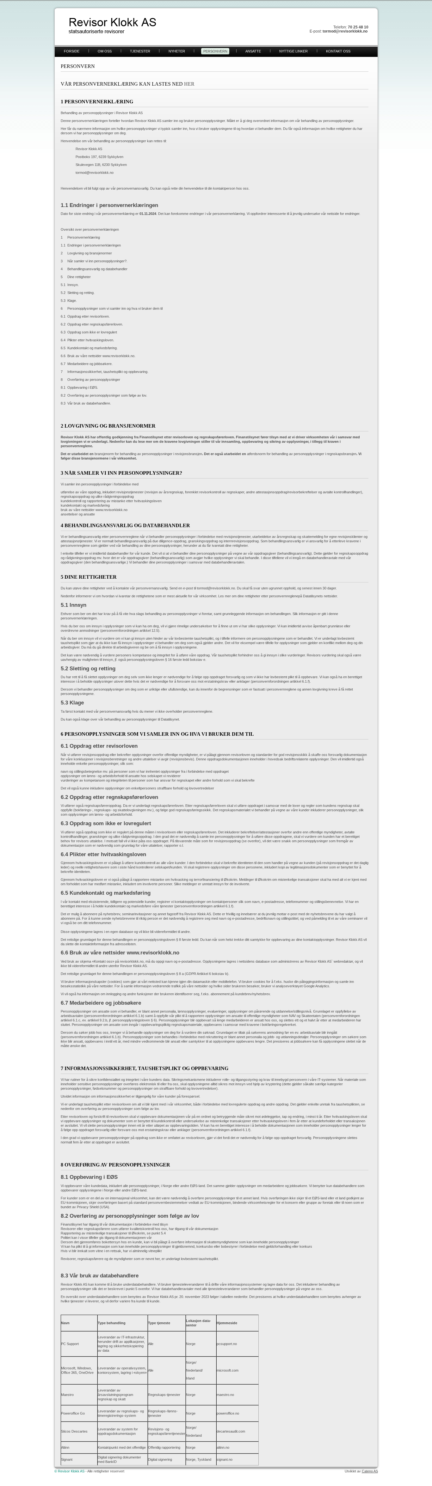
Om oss (105, 51)
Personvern (215, 51)
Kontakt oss (338, 51)
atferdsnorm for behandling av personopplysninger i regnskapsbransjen (301, 454)
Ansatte (253, 51)
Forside (71, 51)
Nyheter (177, 51)
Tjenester (140, 51)
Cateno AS (370, 1471)
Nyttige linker (293, 51)
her (189, 84)
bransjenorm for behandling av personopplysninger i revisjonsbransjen (148, 454)
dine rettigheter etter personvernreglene (268, 596)
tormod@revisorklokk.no (95, 172)
